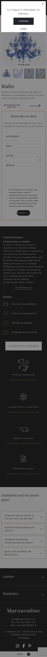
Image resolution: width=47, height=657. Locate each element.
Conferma (23, 21)
